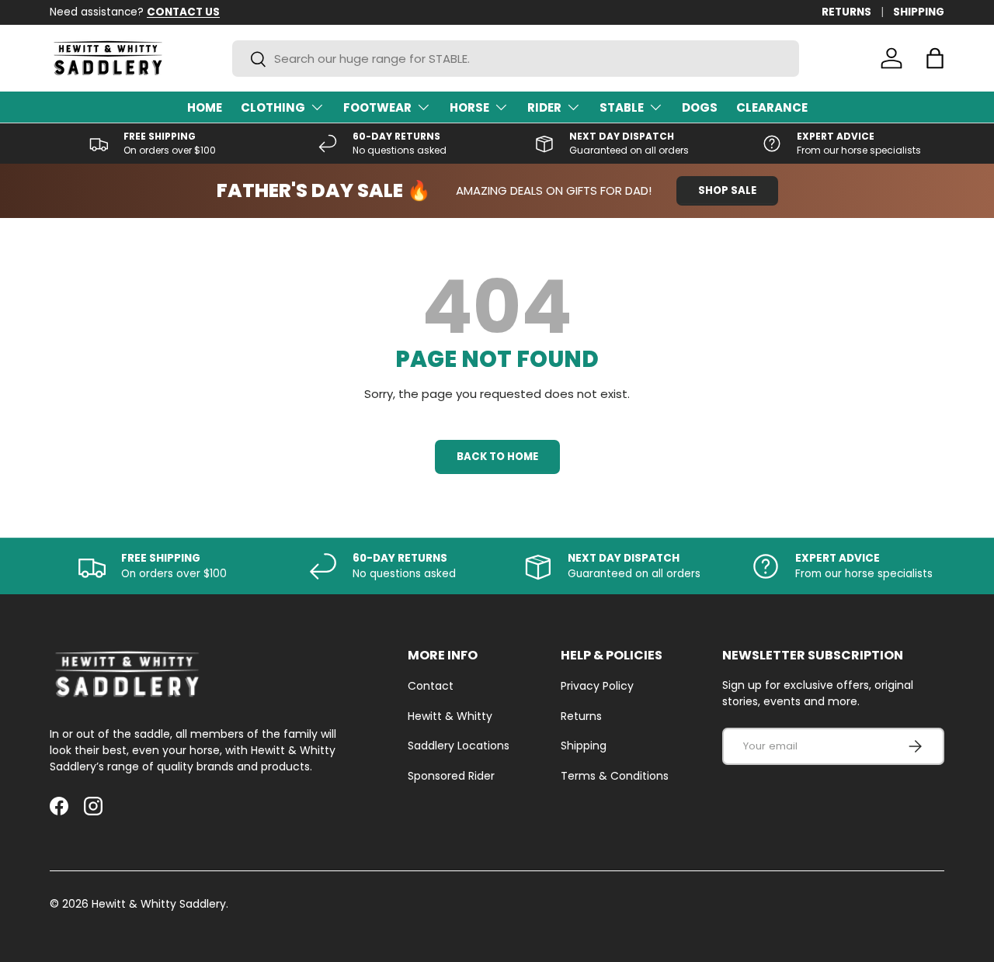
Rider (544, 107)
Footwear (377, 107)
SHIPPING (918, 12)
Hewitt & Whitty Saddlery (159, 904)
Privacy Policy (597, 686)
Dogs (700, 107)
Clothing (273, 107)
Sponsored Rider (451, 776)
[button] (935, 58)
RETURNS (846, 12)
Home (204, 107)
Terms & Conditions (615, 776)
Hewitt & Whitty (450, 716)
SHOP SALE (727, 190)
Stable (622, 107)
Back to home (497, 456)
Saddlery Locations (458, 745)
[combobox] (515, 58)
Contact (431, 686)
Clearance (772, 107)
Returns (581, 716)
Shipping (583, 745)
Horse (469, 107)
